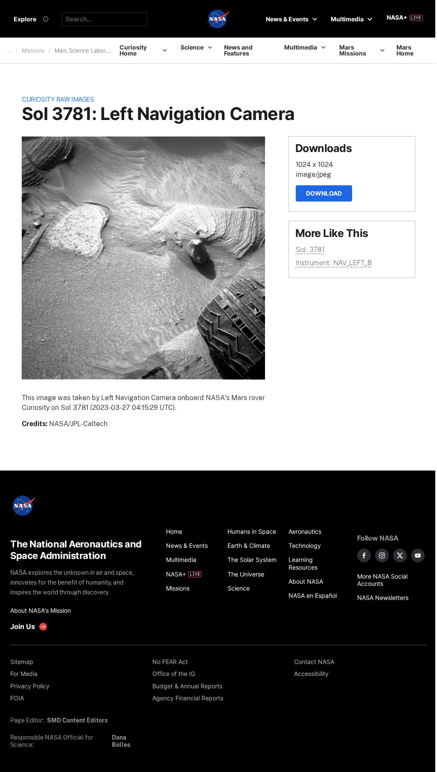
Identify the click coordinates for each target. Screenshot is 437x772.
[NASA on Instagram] (382, 555)
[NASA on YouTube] (418, 555)
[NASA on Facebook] (364, 555)
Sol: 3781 (310, 249)
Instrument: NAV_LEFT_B (334, 262)
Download (324, 193)
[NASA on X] (400, 555)
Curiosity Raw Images (58, 99)
